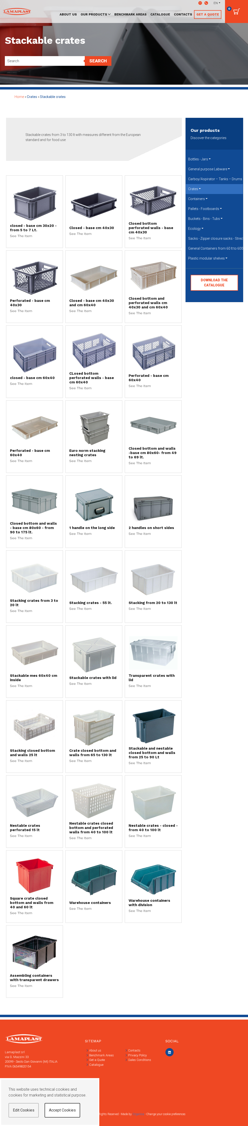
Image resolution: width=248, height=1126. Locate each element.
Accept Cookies (62, 1110)
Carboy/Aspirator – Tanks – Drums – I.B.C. (215, 179)
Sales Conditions (139, 1060)
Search (98, 60)
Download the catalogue (214, 282)
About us (68, 14)
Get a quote (207, 14)
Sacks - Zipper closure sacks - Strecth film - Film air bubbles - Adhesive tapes (215, 238)
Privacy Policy (137, 1055)
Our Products (94, 14)
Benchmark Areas (101, 1055)
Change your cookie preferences (166, 1114)
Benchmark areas (130, 14)
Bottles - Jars (198, 159)
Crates (193, 189)
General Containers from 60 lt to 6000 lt (215, 248)
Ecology (194, 229)
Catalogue (160, 14)
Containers (196, 199)
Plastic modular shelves (206, 258)
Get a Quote (96, 1060)
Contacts (183, 14)
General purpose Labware (207, 169)
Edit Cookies (23, 1110)
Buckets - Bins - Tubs (204, 219)
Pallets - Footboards (203, 209)
